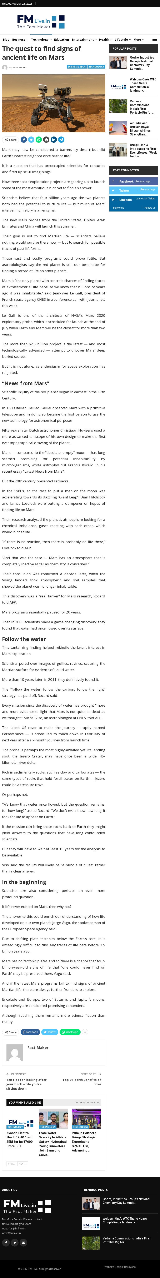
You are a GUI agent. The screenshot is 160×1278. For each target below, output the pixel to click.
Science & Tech (76, 66)
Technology (40, 39)
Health (104, 39)
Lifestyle (121, 39)
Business (18, 39)
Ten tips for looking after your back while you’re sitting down (26, 1084)
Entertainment (83, 39)
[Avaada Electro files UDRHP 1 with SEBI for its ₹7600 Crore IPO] (20, 1119)
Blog (6, 39)
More (137, 39)
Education (61, 39)
